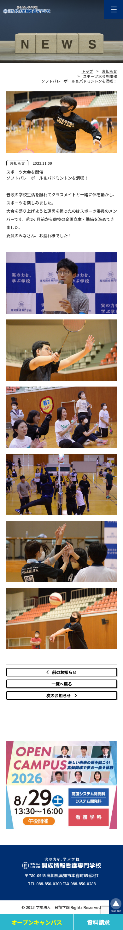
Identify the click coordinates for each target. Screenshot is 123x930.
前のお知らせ (64, 672)
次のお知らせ (58, 695)
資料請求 (98, 922)
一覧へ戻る (61, 684)
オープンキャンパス (36, 922)
